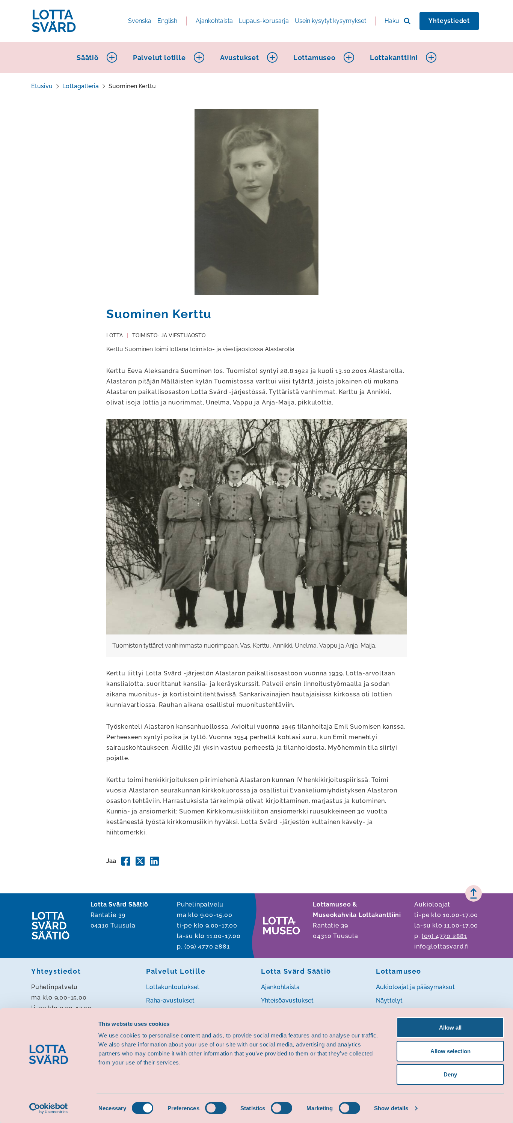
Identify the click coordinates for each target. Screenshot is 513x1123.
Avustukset (239, 58)
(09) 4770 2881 (207, 946)
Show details (391, 1108)
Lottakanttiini (394, 58)
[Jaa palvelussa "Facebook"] (125, 861)
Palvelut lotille (159, 58)
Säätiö (88, 58)
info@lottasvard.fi (441, 946)
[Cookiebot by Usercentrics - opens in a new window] (48, 1108)
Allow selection (450, 1051)
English (167, 20)
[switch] (215, 1108)
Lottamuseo (314, 58)
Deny (450, 1074)
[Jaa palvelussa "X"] (140, 861)
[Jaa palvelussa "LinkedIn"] (154, 861)
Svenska (139, 20)
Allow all (450, 1027)
